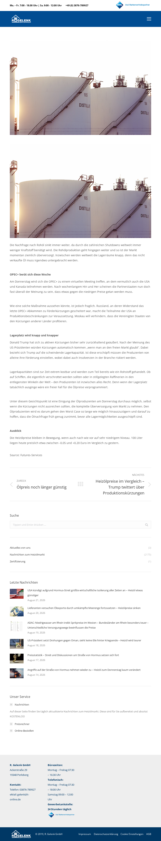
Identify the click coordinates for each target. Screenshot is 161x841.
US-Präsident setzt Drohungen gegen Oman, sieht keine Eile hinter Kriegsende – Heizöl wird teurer (84, 640)
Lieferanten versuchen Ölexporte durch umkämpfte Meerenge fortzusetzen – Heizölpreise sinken (84, 608)
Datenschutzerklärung (106, 834)
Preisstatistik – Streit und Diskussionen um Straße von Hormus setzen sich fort (73, 655)
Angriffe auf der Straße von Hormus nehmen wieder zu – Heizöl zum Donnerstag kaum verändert (84, 670)
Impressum (85, 834)
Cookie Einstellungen (132, 834)
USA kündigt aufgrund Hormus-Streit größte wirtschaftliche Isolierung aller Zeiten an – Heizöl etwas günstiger (85, 592)
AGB (148, 834)
